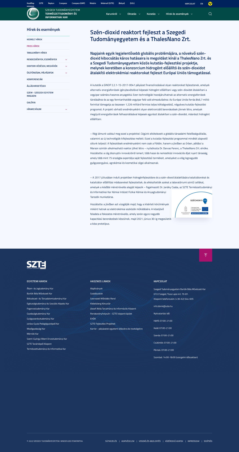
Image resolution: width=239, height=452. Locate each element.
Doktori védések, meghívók (42, 65)
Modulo (93, 3)
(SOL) (132, 3)
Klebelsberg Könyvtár (100, 303)
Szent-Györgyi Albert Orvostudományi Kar (47, 338)
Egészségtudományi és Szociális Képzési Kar (48, 303)
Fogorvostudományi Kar (38, 308)
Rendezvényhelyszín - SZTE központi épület (111, 313)
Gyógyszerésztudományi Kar (40, 318)
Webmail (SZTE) (107, 3)
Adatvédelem (127, 441)
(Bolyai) (122, 3)
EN (201, 3)
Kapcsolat (190, 3)
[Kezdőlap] (33, 13)
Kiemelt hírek (34, 39)
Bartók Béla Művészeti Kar (39, 293)
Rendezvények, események (42, 59)
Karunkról (111, 14)
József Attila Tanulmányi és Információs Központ (113, 308)
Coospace (63, 3)
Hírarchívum (34, 109)
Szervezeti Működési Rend (102, 298)
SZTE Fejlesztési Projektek (102, 323)
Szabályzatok (96, 293)
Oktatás (131, 14)
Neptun (51, 3)
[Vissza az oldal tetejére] (205, 255)
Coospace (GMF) (78, 3)
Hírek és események (177, 14)
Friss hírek (33, 46)
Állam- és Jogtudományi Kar (40, 288)
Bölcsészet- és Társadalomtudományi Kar (46, 298)
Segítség (208, 441)
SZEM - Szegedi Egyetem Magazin (40, 94)
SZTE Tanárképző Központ (39, 343)
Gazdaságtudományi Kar (38, 313)
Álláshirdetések (36, 85)
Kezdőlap (30, 3)
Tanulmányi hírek (37, 52)
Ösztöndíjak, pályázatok (40, 72)
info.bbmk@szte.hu (163, 306)
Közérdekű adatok (174, 441)
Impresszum (193, 441)
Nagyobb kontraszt (210, 4)
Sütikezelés (111, 441)
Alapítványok (96, 288)
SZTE (41, 3)
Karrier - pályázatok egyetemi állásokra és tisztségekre (116, 328)
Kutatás (151, 14)
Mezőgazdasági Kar (36, 328)
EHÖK (93, 318)
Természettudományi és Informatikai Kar (46, 348)
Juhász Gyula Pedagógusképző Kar (43, 323)
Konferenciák (35, 79)
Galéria (31, 102)
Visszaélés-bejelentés (150, 441)
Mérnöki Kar (33, 333)
